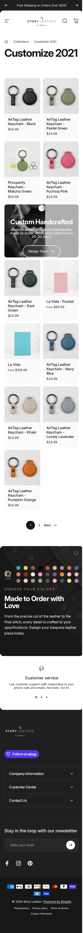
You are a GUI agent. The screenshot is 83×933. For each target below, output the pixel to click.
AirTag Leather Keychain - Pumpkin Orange (22, 495)
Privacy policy (38, 922)
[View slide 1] (36, 697)
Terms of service (58, 922)
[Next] (77, 5)
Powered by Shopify (55, 915)
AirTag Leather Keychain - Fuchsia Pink (58, 186)
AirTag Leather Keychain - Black (22, 121)
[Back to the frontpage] (6, 41)
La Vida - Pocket (60, 301)
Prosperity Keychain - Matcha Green (20, 186)
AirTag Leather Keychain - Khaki (22, 430)
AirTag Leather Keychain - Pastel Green (58, 123)
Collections (21, 41)
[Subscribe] (67, 859)
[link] (41, 251)
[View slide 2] (41, 697)
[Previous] (6, 5)
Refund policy (20, 922)
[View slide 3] (47, 697)
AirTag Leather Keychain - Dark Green (21, 305)
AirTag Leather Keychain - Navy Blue (60, 368)
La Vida (14, 364)
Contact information (40, 927)
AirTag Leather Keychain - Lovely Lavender (60, 432)
